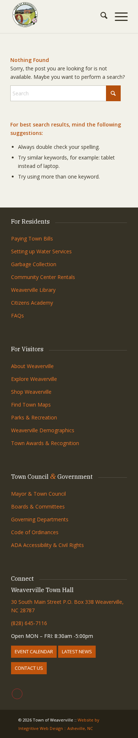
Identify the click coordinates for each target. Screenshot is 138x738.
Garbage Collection (33, 264)
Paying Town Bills (32, 238)
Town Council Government (52, 476)
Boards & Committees (38, 506)
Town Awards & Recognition (46, 443)
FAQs (17, 315)
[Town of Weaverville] (57, 14)
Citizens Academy (32, 302)
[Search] (100, 16)
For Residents (30, 221)
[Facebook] (17, 694)
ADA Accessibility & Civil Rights (47, 544)
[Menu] (117, 16)
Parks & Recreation (34, 417)
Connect (22, 578)
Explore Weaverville (34, 378)
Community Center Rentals (43, 276)
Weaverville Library (33, 289)
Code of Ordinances (35, 532)
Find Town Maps (31, 404)
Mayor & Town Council (38, 493)
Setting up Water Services (41, 251)
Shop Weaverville (31, 391)
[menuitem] (100, 16)
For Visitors (27, 349)
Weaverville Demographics (42, 430)
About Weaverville (32, 366)
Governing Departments (39, 519)
